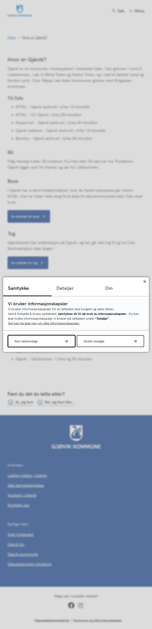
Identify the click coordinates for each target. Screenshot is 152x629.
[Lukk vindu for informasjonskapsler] (144, 281)
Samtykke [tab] (18, 288)
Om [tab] (109, 288)
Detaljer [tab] (65, 288)
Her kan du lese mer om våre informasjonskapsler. (44, 323)
